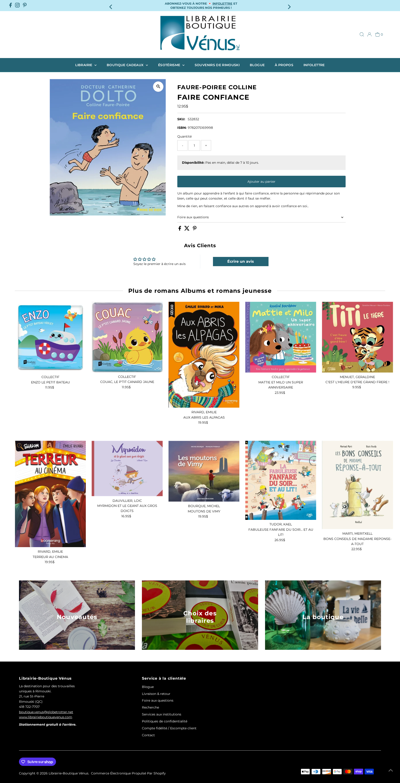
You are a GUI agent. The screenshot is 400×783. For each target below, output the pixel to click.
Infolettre (314, 65)
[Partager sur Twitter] (187, 229)
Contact (148, 735)
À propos (284, 65)
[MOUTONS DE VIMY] (204, 471)
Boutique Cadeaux (126, 65)
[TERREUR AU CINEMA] (50, 494)
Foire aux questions (193, 217)
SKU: (181, 119)
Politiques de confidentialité (164, 721)
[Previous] (111, 5)
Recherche (150, 707)
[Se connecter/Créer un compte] (369, 34)
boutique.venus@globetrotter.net (46, 712)
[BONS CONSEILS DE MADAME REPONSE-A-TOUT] (357, 485)
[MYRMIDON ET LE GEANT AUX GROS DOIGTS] (127, 468)
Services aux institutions (161, 714)
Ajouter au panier (261, 181)
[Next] (289, 5)
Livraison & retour (156, 694)
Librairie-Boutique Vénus (68, 773)
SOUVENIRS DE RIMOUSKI (217, 65)
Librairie (84, 65)
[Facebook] (10, 5)
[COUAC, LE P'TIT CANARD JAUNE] (127, 337)
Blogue (257, 65)
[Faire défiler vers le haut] (390, 770)
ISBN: (182, 128)
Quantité (184, 136)
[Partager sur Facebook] (180, 229)
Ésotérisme (169, 65)
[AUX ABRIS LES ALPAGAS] (204, 355)
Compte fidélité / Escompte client (169, 728)
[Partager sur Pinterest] (195, 229)
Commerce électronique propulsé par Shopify (128, 773)
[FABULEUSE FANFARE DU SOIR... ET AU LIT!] (280, 480)
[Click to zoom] (158, 86)
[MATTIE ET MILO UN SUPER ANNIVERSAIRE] (280, 337)
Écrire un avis (240, 261)
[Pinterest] (25, 5)
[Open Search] (362, 34)
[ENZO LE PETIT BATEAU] (50, 337)
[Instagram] (17, 5)
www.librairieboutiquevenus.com (45, 717)
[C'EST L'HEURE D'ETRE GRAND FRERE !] (357, 337)
